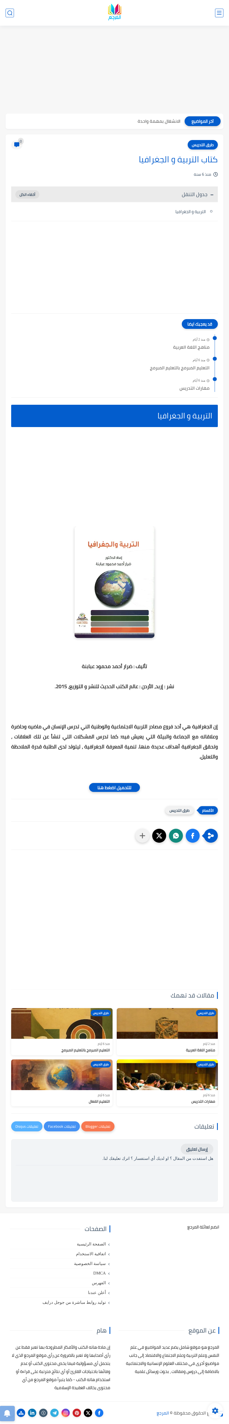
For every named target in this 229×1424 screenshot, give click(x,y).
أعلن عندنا (97, 1292)
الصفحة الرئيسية (91, 1244)
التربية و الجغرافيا (190, 212)
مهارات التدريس (194, 388)
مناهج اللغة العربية (191, 347)
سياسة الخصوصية (90, 1263)
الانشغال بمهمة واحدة (159, 121)
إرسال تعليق (197, 1149)
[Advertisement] (114, 70)
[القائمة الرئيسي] (219, 13)
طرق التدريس (203, 144)
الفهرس (99, 1283)
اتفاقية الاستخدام (91, 1254)
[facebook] (99, 1413)
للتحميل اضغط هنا (114, 787)
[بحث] (10, 13)
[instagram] (65, 1413)
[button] (193, 836)
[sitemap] (21, 1413)
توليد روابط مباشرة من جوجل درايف (74, 1302)
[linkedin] (32, 1413)
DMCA (99, 1273)
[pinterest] (77, 1413)
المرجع (163, 1413)
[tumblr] (43, 1413)
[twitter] (88, 1413)
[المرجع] (114, 13)
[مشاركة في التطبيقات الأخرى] (142, 836)
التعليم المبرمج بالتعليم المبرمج (179, 368)
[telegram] (54, 1413)
